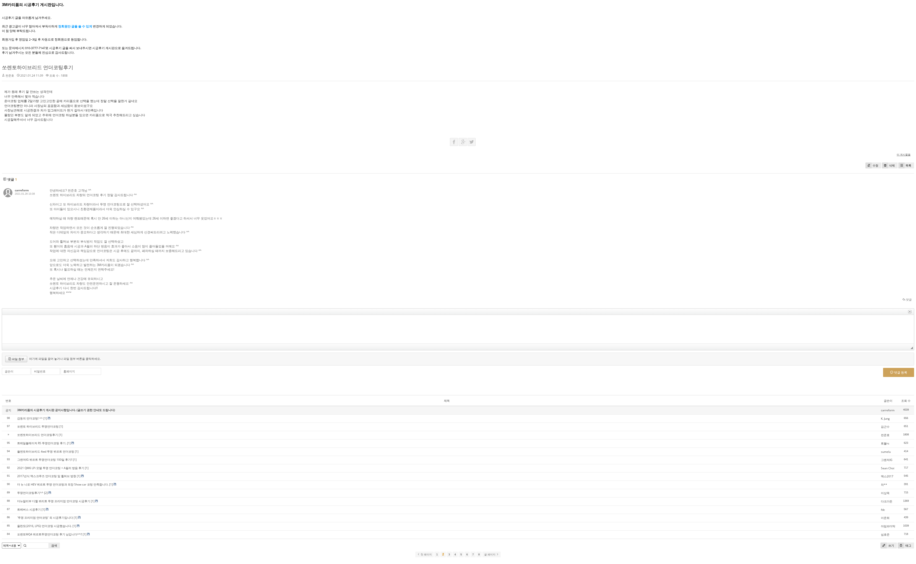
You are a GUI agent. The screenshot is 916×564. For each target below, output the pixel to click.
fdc (883, 510)
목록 (908, 165)
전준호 (885, 435)
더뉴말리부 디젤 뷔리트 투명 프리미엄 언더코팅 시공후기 (53, 501)
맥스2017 (887, 476)
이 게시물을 (904, 154)
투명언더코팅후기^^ (30, 493)
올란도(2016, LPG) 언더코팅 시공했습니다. (44, 526)
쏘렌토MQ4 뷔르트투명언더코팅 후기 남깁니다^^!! (49, 534)
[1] (45, 418)
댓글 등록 (900, 372)
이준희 (885, 518)
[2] (46, 493)
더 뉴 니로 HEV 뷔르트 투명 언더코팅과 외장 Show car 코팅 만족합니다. (63, 484)
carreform (22, 190)
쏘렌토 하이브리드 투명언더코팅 (38, 426)
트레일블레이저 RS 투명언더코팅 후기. (41, 443)
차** (884, 485)
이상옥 (885, 493)
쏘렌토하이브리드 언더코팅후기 (37, 67)
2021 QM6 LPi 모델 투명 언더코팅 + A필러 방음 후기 (50, 468)
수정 (875, 165)
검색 (54, 545)
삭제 (892, 165)
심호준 (885, 535)
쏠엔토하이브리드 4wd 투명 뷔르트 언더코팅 (45, 451)
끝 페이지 (490, 554)
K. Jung (885, 419)
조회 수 (906, 401)
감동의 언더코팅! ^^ (30, 418)
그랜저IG (886, 460)
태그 (908, 545)
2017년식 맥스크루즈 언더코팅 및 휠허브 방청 (46, 476)
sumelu (886, 452)
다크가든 (886, 501)
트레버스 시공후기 (29, 509)
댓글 (908, 300)
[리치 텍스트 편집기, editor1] (458, 329)
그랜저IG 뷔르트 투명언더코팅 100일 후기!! (44, 460)
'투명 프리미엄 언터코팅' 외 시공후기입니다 (45, 518)
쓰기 (891, 545)
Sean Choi (887, 468)
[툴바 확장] (909, 311)
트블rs (885, 443)
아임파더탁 (888, 526)
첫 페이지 (426, 554)
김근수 (885, 427)
